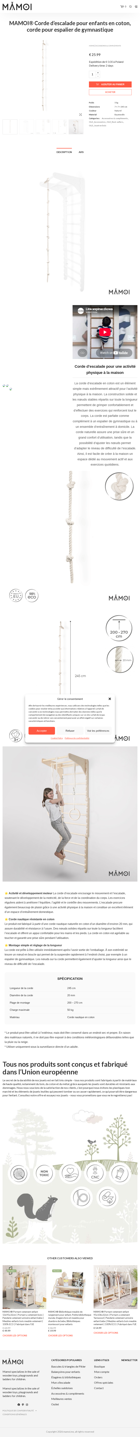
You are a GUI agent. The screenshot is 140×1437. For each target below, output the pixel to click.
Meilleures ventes (61, 1398)
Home (91, 46)
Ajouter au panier (112, 84)
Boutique (99, 1366)
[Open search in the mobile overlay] (130, 6)
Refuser (70, 730)
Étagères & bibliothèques (66, 1377)
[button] (109, 699)
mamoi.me (68, 1431)
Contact (99, 1388)
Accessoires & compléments (108, 46)
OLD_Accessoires (97, 122)
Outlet (55, 1404)
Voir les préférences (98, 730)
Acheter (110, 92)
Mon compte (101, 1371)
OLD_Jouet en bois (97, 125)
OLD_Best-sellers (115, 122)
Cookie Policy (57, 738)
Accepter (42, 730)
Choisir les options (15, 1336)
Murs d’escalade (60, 1382)
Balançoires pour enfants (65, 1371)
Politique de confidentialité (77, 738)
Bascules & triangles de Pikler (68, 1366)
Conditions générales (15, 1414)
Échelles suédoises (62, 1388)
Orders (98, 1377)
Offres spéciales (103, 1382)
